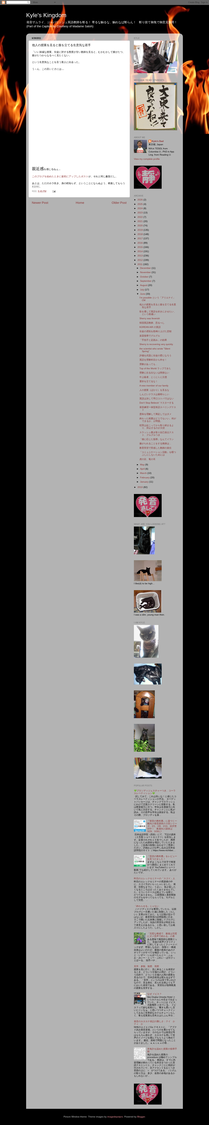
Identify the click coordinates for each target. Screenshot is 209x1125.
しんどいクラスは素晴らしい (154, 394)
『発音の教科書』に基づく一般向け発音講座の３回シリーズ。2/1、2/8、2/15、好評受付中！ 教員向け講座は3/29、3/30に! (162, 826)
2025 (140, 204)
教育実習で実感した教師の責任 (155, 448)
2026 (140, 200)
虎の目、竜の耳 (147, 459)
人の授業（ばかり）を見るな (154, 390)
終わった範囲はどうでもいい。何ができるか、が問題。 (157, 419)
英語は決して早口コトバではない (156, 398)
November (146, 272)
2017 (140, 238)
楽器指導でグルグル (149, 336)
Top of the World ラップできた (155, 368)
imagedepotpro (115, 1117)
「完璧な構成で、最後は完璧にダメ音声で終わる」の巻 (162, 934)
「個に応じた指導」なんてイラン (156, 439)
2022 (140, 217)
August (144, 285)
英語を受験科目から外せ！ (153, 360)
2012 (140, 260)
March (143, 473)
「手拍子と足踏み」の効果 (153, 340)
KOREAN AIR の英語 (150, 327)
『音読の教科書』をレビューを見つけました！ (162, 857)
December (146, 268)
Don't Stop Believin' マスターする (156, 403)
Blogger (141, 1117)
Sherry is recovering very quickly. (156, 344)
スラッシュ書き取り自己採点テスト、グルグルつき (156, 433)
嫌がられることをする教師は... (155, 443)
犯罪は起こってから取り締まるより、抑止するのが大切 (156, 426)
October (144, 277)
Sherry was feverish (149, 318)
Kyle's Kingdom (46, 15)
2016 (140, 243)
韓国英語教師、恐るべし (152, 323)
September (146, 281)
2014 (140, 251)
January (144, 482)
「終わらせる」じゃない (146, 906)
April (142, 469)
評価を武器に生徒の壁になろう (155, 355)
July (142, 289)
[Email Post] (53, 191)
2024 (140, 208)
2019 (140, 230)
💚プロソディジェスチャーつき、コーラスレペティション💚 (155, 792)
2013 (140, 255)
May (142, 464)
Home (80, 202)
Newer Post (40, 202)
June (143, 294)
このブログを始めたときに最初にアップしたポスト (60, 176)
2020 (140, 225)
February (145, 477)
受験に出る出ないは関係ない (154, 373)
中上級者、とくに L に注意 (153, 377)
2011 (140, 264)
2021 (140, 221)
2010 (140, 487)
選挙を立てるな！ (148, 381)
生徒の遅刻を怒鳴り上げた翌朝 (155, 331)
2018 (140, 234)
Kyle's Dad (158, 141)
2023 (140, 212)
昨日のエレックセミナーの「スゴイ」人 (154, 878)
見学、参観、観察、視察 (146, 966)
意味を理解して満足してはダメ (155, 414)
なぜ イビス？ (154, 994)
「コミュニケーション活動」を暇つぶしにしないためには (157, 453)
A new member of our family (153, 385)
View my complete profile (147, 159)
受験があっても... (148, 364)
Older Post (119, 202)
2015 (140, 247)
